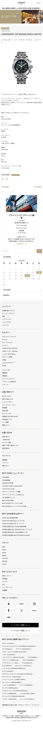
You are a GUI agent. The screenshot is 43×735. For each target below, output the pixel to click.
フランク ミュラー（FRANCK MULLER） (13, 657)
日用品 (4, 360)
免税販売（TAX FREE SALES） (10, 416)
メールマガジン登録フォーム (20, 625)
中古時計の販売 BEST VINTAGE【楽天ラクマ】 (15, 532)
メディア (5, 542)
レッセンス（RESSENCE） (9, 685)
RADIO (4, 555)
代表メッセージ (6, 576)
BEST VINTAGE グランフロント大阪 (12, 503)
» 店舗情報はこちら (21, 244)
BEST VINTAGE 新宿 (8, 500)
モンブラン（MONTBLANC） (10, 688)
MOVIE (4, 553)
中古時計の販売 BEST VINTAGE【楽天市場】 (14, 526)
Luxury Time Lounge (8, 489)
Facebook (2, 179)
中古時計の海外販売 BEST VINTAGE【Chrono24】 (16, 535)
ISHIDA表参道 (6, 480)
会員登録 (4, 460)
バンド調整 (5, 422)
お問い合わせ (6, 437)
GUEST (4, 564)
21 (27, 275)
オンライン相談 (6, 442)
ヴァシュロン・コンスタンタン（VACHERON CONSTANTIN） (18, 646)
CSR (3, 584)
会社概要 (4, 579)
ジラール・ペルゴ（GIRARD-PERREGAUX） (13, 668)
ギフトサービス (6, 414)
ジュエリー (5, 345)
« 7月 (3, 284)
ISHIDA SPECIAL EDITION (9, 348)
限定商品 (4, 376)
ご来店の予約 (6, 440)
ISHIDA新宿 (5, 477)
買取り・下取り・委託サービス (10, 445)
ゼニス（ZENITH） (7, 666)
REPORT (4, 561)
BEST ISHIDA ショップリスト (13, 473)
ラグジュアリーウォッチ (9, 337)
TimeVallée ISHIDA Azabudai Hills (12, 486)
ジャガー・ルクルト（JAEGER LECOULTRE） (14, 652)
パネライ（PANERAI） (28, 660)
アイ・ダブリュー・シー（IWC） (10, 663)
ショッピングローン (7, 402)
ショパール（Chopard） (8, 654)
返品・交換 (5, 411)
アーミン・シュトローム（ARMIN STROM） (13, 679)
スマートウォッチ (7, 342)
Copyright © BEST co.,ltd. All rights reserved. (21, 720)
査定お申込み (6, 448)
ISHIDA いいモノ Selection (10, 351)
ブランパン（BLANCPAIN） (23, 649)
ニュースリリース (7, 587)
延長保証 (4, 408)
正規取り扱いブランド (8, 311)
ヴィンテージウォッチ (8, 379)
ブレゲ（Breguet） (7, 649)
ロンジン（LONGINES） (26, 685)
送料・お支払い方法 (7, 399)
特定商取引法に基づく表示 (9, 705)
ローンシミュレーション (9, 405)
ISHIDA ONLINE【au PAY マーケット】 (13, 524)
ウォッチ (4, 339)
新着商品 (4, 373)
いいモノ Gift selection (9, 354)
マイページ (6, 455)
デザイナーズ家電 (7, 357)
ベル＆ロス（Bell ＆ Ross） (27, 693)
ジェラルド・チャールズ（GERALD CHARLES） (14, 691)
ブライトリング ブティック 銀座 (11, 492)
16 (39, 272)
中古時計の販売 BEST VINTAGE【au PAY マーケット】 (17, 529)
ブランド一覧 (6, 370)
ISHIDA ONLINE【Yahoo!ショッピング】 (13, 521)
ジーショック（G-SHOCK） (27, 699)
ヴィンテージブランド (8, 313)
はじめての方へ (6, 396)
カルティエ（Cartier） (8, 643)
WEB (3, 547)
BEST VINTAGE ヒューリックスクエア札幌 (14, 506)
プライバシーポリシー (24, 705)
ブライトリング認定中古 (9, 382)
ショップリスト (6, 322)
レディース (5, 385)
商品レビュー (6, 466)
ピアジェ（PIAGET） (7, 671)
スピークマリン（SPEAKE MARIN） (11, 682)
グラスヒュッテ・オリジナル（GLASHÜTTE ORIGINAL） (17, 674)
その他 (4, 366)
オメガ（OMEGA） (32, 657)
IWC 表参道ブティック (8, 497)
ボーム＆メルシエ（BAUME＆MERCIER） (13, 696)
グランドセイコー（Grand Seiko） (11, 677)
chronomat (5, 28)
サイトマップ (35, 705)
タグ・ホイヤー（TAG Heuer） (23, 666)
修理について (6, 425)
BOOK (4, 550)
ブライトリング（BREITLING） (10, 660)
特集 (3, 316)
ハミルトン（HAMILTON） (9, 699)
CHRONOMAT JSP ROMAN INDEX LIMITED (21, 34)
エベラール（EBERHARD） (9, 693)
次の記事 (37, 187)
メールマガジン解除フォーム (20, 630)
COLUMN (5, 558)
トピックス (5, 325)
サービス (4, 582)
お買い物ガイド (8, 392)
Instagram (6, 179)
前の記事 (5, 187)
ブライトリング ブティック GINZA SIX (13, 495)
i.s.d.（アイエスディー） (8, 363)
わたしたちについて (9, 571)
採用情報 (4, 590)
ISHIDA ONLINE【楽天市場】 (10, 518)
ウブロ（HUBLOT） (27, 663)
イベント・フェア (7, 319)
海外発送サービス (7, 419)
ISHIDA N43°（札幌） (7, 483)
